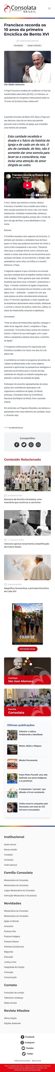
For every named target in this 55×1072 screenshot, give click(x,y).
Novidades (18, 45)
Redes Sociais (10, 1003)
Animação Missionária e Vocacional (20, 895)
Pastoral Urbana (11, 941)
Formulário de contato (14, 993)
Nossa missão (10, 849)
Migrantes (8, 952)
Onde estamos (10, 865)
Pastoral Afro (10, 931)
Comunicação (10, 977)
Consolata (8, 860)
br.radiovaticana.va (16, 427)
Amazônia (8, 926)
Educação (8, 957)
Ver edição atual (27, 649)
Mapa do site (36, 1061)
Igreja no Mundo (34, 45)
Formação (8, 972)
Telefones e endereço (13, 998)
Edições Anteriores (12, 1023)
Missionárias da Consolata (16, 885)
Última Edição (10, 1018)
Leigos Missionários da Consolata (19, 890)
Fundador (8, 855)
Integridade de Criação (14, 967)
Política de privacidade (22, 1061)
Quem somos (10, 844)
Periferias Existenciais (14, 947)
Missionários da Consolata (16, 880)
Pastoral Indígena (12, 936)
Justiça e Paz (10, 962)
